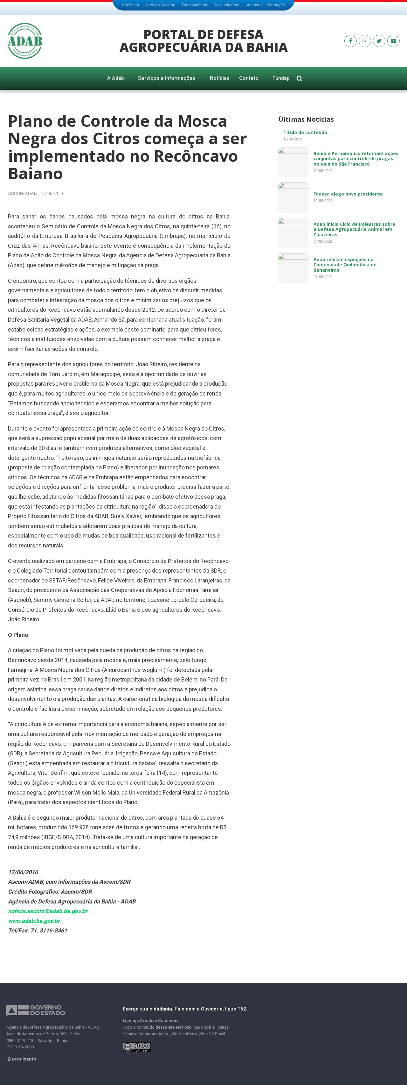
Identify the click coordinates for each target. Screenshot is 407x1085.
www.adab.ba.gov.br (34, 920)
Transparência (194, 5)
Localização (24, 1059)
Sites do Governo (160, 5)
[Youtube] (350, 41)
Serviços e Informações (167, 78)
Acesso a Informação (266, 5)
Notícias (220, 78)
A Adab (115, 78)
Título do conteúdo (305, 132)
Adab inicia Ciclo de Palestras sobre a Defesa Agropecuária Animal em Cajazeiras (354, 229)
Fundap (281, 78)
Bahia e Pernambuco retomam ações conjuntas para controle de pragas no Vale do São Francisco (356, 158)
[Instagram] (365, 41)
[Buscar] (299, 78)
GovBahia (130, 5)
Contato (249, 78)
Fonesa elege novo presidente (348, 194)
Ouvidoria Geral (226, 5)
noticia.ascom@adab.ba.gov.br (47, 911)
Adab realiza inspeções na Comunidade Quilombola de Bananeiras (345, 264)
